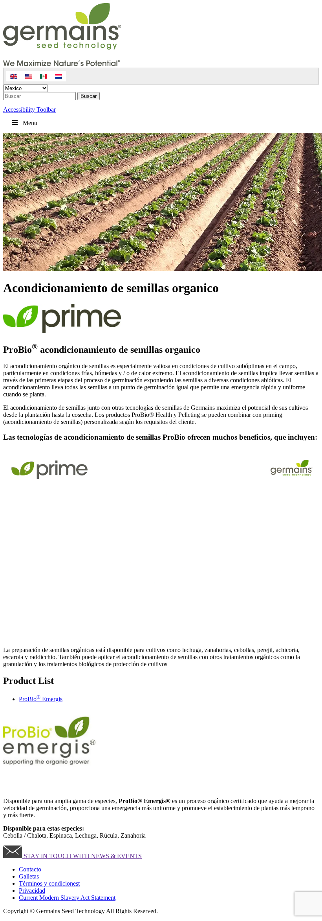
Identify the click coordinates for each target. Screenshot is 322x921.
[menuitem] (13, 76)
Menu (30, 123)
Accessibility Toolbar (29, 109)
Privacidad (32, 890)
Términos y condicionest (49, 883)
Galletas (29, 876)
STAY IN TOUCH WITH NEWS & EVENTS (82, 856)
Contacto (30, 869)
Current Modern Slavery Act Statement (67, 897)
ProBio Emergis (40, 699)
